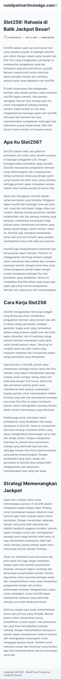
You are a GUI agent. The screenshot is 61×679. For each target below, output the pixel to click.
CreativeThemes (13, 675)
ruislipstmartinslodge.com (29, 5)
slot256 (47, 68)
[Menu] (56, 5)
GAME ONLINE (47, 37)
